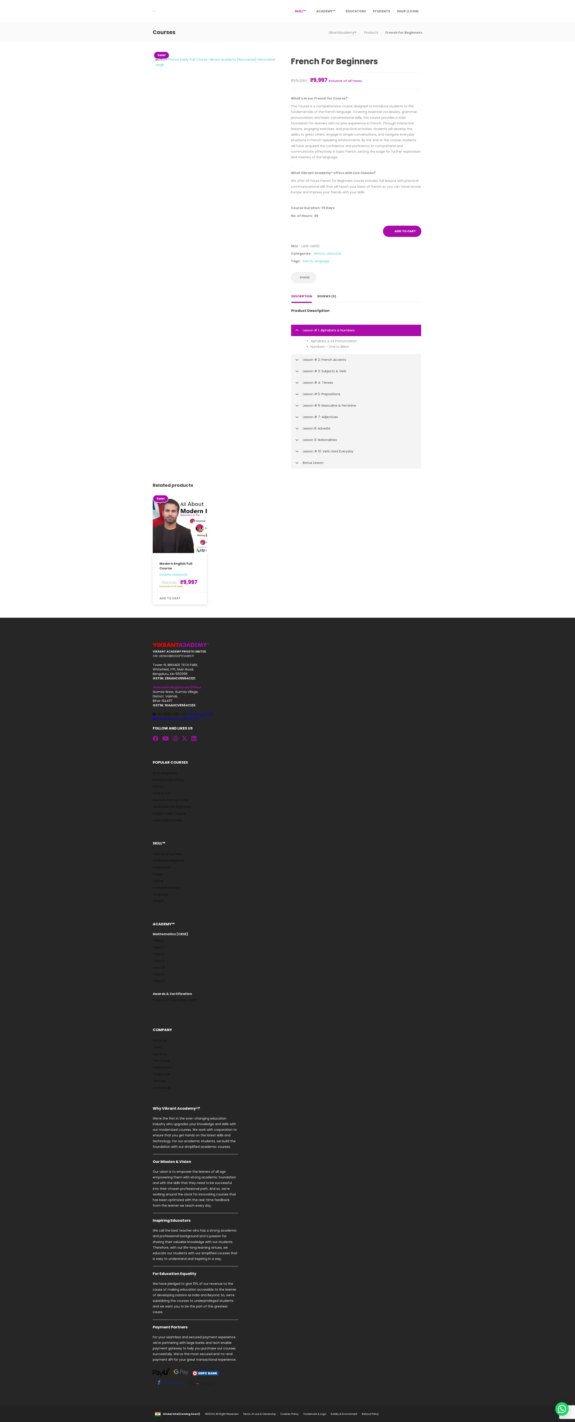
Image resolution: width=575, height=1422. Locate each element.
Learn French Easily (167, 820)
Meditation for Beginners (172, 807)
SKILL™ (300, 11)
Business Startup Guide (171, 800)
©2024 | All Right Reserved (221, 1414)
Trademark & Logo (314, 1414)
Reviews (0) (326, 296)
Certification (162, 1067)
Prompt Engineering (168, 780)
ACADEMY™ (325, 11)
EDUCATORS (356, 11)
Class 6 (158, 940)
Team (157, 1047)
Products (371, 32)
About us (160, 1040)
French (319, 253)
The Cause (161, 1060)
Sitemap (159, 1081)
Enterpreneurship (166, 887)
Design (158, 874)
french (308, 261)
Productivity (162, 867)
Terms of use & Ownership (259, 1414)
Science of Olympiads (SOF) (175, 1000)
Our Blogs (160, 1054)
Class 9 (158, 961)
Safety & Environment (344, 1414)
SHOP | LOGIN (407, 11)
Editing (158, 881)
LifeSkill (158, 901)
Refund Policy (370, 1414)
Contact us (161, 1087)
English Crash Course (169, 813)
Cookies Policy (289, 1414)
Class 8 (158, 954)
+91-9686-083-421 (185, 714)
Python (158, 786)
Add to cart (405, 231)
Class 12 (159, 981)
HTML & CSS (162, 793)
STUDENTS (381, 11)
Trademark (161, 1074)
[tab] (356, 330)
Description (301, 296)
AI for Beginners (165, 773)
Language (333, 253)
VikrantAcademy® (342, 32)
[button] (356, 330)
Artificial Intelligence (168, 860)
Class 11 (158, 974)
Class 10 (159, 967)
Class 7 (158, 947)
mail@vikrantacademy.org (177, 719)
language (322, 261)
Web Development (167, 854)
